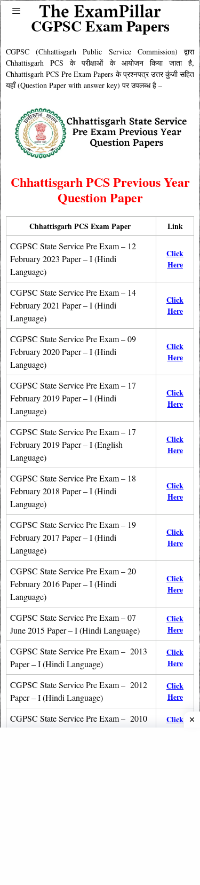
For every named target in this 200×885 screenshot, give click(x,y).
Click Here (174, 259)
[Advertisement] (102, 805)
